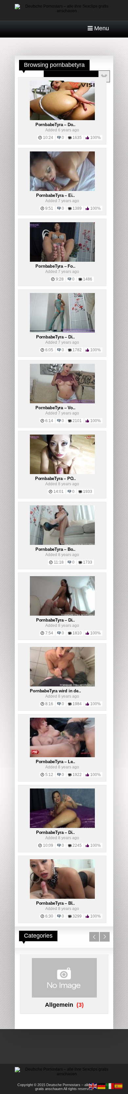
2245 (77, 845)
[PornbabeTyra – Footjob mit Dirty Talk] (62, 260)
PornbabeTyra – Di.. (55, 336)
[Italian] (110, 1085)
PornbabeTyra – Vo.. (55, 407)
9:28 (60, 279)
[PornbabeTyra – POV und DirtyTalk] (62, 472)
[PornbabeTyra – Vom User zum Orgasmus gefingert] (62, 402)
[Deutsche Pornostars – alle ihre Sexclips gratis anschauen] (64, 11)
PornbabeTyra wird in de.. (55, 690)
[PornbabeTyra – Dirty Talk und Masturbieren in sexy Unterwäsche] (62, 331)
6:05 (49, 350)
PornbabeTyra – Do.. (55, 124)
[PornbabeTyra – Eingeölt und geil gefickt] (62, 189)
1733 (87, 562)
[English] (93, 1085)
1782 (77, 350)
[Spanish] (119, 1085)
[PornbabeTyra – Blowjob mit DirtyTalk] (62, 897)
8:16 (49, 704)
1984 (77, 704)
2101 (77, 420)
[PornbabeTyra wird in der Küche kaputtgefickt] (62, 685)
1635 (77, 137)
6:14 (49, 420)
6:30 (49, 916)
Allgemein (59, 1004)
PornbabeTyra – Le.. (55, 761)
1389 (77, 208)
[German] (101, 1085)
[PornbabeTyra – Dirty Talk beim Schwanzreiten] (62, 614)
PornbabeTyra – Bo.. (55, 549)
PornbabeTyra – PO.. (55, 478)
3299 (77, 916)
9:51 (49, 208)
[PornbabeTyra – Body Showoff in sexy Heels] (62, 543)
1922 (77, 774)
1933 (87, 491)
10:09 (48, 845)
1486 (87, 279)
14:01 (58, 491)
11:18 (59, 562)
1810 (77, 633)
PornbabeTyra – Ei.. (55, 195)
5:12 (49, 774)
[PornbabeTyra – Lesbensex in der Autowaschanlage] (62, 756)
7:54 (49, 633)
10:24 (48, 137)
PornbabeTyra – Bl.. (55, 903)
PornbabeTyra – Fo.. (55, 266)
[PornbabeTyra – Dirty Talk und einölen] (62, 826)
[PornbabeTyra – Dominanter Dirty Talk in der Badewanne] (62, 119)
